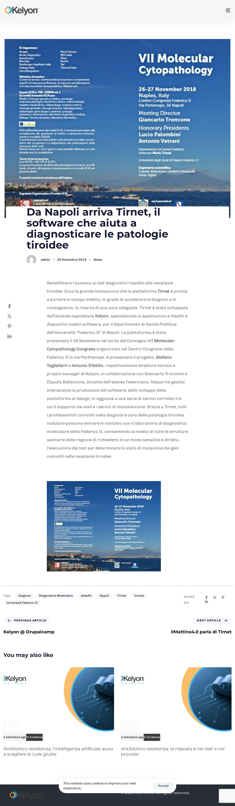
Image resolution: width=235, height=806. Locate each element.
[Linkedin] (14, 336)
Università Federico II (21, 602)
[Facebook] (14, 306)
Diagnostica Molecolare (56, 595)
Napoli (104, 595)
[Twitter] (14, 316)
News (98, 260)
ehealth (86, 595)
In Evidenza (34, 737)
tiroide (139, 595)
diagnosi (24, 595)
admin (45, 260)
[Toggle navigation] (192, 10)
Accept (163, 786)
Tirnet (121, 595)
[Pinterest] (14, 326)
